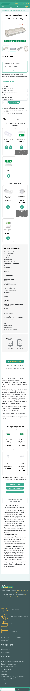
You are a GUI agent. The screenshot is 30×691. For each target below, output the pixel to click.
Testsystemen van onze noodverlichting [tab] (15, 501)
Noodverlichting (15, 484)
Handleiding (10, 348)
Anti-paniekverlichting (15, 492)
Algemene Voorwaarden (10, 667)
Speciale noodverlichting (10, 10)
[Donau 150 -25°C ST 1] (5, 48)
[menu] (2, 6)
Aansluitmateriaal (7, 97)
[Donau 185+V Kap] (8, 434)
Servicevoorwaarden (15, 639)
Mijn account (5, 650)
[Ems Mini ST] (22, 434)
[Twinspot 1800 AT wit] (8, 456)
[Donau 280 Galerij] (22, 456)
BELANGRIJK (20, 348)
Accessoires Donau (7, 88)
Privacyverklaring (5, 639)
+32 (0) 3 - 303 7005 (22, 4)
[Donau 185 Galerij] (8, 191)
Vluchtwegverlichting (15, 488)
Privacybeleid (6, 669)
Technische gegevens (11, 70)
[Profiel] (11, 6)
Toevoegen (15, 102)
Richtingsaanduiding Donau (9, 92)
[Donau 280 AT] (8, 163)
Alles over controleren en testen (12, 661)
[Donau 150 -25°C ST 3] (20, 48)
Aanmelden (5, 652)
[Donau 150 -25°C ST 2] (13, 48)
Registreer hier (6, 74)
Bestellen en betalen (8, 664)
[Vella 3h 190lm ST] (8, 225)
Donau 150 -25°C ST (21, 10)
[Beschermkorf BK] (8, 134)
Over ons (4, 672)
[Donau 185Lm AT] (21, 134)
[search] (18, 6)
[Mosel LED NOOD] (22, 191)
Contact (4, 674)
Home (2, 10)
